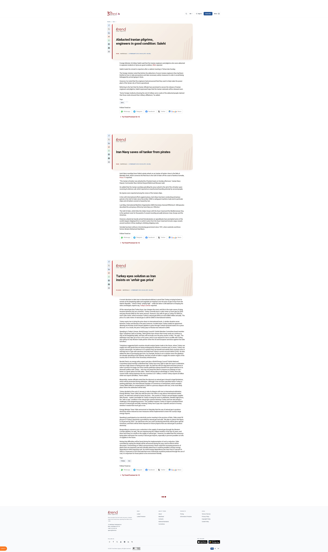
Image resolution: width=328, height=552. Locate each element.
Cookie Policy (205, 521)
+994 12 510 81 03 (112, 528)
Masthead (161, 516)
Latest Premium (141, 516)
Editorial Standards (164, 521)
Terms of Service (206, 514)
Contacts (161, 519)
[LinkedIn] (128, 541)
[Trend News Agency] (113, 513)
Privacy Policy (205, 516)
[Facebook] (113, 541)
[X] (117, 541)
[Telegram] (124, 541)
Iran (129, 461)
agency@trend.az (112, 530)
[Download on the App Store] (202, 542)
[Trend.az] (113, 14)
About (160, 514)
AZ (215, 548)
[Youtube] (120, 541)
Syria (122, 102)
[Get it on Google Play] (214, 542)
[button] (109, 25)
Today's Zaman (145, 305)
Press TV (123, 177)
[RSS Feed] (132, 541)
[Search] (186, 13)
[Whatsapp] (109, 541)
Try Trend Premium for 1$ (131, 117)
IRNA (154, 65)
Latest (138, 514)
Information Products (186, 516)
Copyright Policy (206, 519)
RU (218, 548)
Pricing (182, 514)
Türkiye (123, 461)
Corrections (162, 524)
